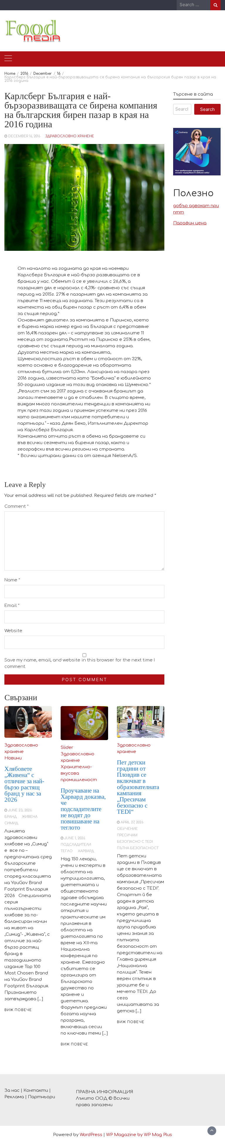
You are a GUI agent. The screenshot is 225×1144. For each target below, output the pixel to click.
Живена (30, 817)
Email (12, 605)
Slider (67, 747)
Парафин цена (190, 223)
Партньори (41, 1096)
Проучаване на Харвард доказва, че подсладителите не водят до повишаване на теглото (83, 809)
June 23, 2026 (20, 810)
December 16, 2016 (24, 136)
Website (13, 630)
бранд (10, 817)
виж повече (18, 1010)
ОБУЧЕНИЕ (127, 829)
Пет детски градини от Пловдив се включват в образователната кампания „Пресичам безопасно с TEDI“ (138, 787)
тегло (67, 851)
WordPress (91, 1134)
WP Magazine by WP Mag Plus (139, 1134)
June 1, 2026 (74, 838)
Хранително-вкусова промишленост (79, 773)
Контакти (35, 1090)
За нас (12, 1090)
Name (12, 580)
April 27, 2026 (132, 822)
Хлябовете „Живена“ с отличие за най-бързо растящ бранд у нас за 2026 (24, 784)
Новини (13, 758)
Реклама (14, 1096)
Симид (11, 823)
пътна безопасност (137, 848)
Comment (16, 506)
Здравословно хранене (69, 136)
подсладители (76, 845)
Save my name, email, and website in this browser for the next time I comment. (79, 663)
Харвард (86, 851)
